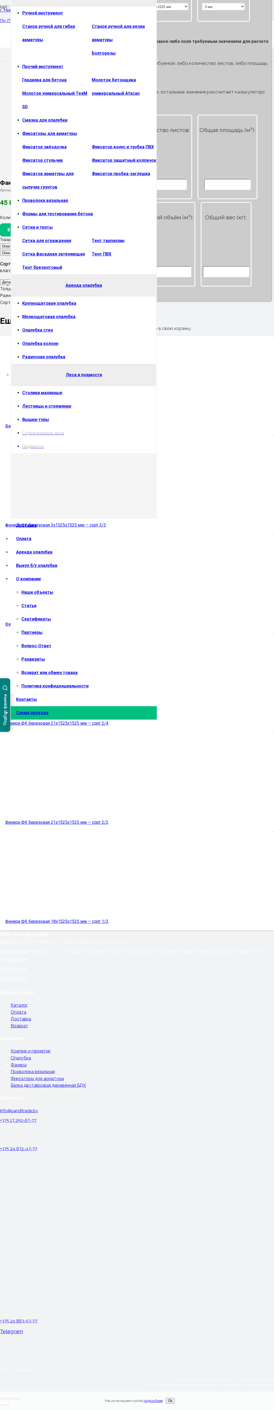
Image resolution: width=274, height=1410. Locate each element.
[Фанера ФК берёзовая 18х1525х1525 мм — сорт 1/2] (69, 899)
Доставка (21, 1018)
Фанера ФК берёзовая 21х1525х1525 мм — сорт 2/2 (56, 822)
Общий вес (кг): (226, 217)
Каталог (19, 1005)
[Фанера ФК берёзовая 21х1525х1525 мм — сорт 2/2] (69, 800)
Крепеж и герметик (31, 1051)
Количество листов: (163, 130)
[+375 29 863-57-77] (137, 1236)
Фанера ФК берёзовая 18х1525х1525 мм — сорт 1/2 (56, 921)
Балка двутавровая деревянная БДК (48, 1085)
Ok (170, 1401)
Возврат (19, 1025)
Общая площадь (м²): (227, 130)
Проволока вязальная (33, 1071)
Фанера (18, 1064)
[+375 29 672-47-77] (137, 1135)
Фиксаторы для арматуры (37, 1078)
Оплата (18, 1012)
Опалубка (21, 1058)
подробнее (153, 1400)
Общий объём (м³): (168, 217)
